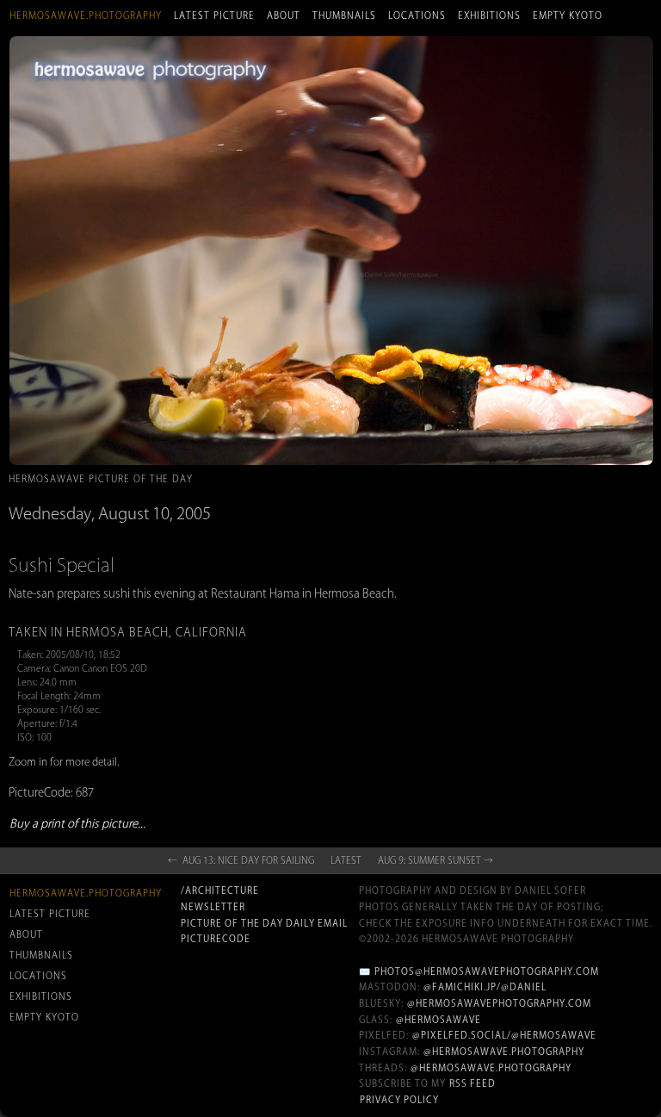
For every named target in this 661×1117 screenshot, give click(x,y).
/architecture (220, 890)
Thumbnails (344, 15)
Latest (345, 860)
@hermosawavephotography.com (499, 1003)
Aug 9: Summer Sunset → (435, 860)
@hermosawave (438, 1019)
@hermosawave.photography (503, 1051)
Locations (417, 15)
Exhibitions (489, 15)
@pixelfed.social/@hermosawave (504, 1035)
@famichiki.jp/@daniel (485, 987)
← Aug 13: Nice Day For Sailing (241, 860)
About (283, 15)
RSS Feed (472, 1083)
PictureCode (215, 938)
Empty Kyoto (567, 15)
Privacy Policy (399, 1099)
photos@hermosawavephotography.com (486, 971)
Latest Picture (214, 15)
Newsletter (213, 907)
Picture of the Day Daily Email (264, 923)
